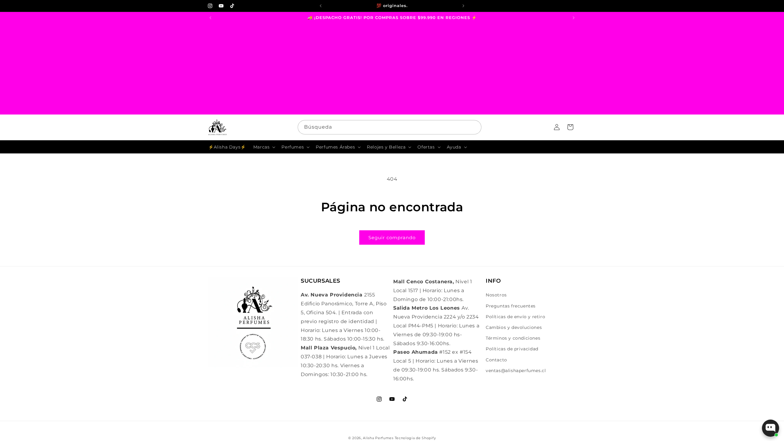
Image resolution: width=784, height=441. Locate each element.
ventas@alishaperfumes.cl (516, 370)
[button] (264, 147)
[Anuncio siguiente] (463, 6)
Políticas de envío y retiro (515, 316)
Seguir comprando (392, 237)
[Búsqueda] (474, 127)
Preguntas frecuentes (511, 306)
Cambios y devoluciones (514, 327)
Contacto (496, 360)
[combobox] (389, 127)
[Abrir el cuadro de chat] (770, 428)
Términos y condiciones (513, 338)
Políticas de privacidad (512, 349)
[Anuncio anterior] (320, 6)
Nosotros (496, 295)
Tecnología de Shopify (415, 438)
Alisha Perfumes (378, 438)
